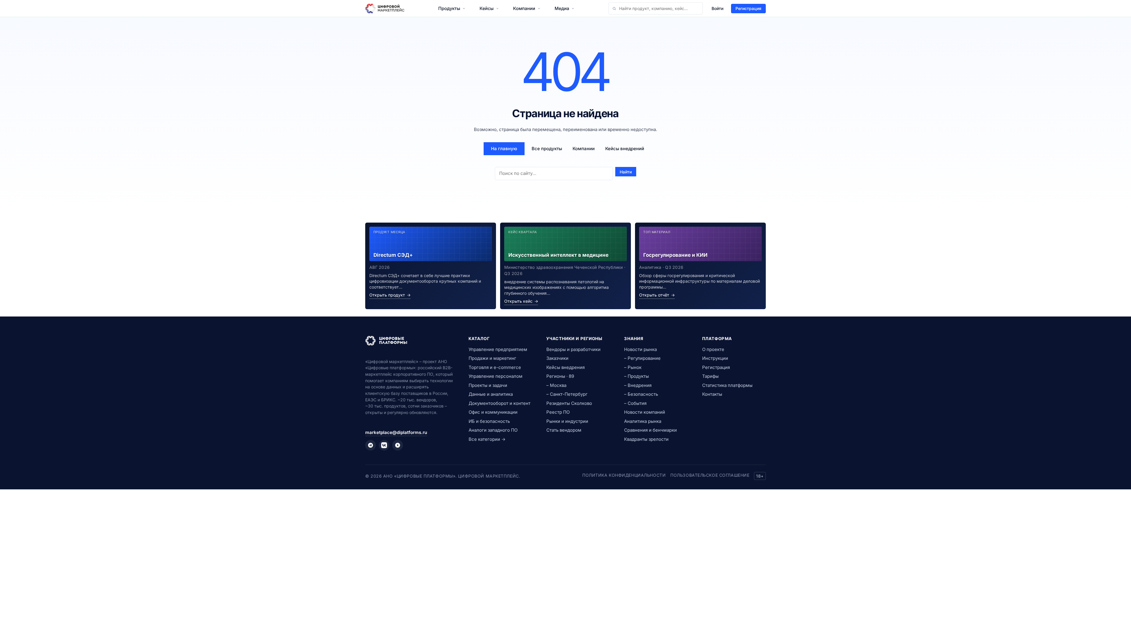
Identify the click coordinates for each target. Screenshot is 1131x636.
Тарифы (710, 376)
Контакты (712, 394)
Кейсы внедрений (624, 148)
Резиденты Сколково (569, 403)
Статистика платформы (727, 385)
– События (635, 403)
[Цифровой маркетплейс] (409, 340)
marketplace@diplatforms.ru (396, 432)
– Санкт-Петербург (567, 394)
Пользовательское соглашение (709, 475)
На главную (504, 148)
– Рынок (632, 367)
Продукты (449, 8)
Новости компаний (644, 412)
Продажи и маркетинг (492, 358)
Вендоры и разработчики (573, 349)
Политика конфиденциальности (624, 475)
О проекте (713, 349)
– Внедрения (638, 385)
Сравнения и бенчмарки (650, 430)
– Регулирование (642, 358)
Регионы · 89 (560, 376)
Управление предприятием (498, 349)
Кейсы (486, 8)
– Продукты (636, 376)
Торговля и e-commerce (495, 367)
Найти (626, 171)
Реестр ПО (558, 412)
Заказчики (557, 358)
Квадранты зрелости (646, 439)
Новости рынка (640, 349)
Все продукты (547, 148)
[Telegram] (370, 445)
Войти (717, 8)
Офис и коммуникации (493, 412)
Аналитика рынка (642, 421)
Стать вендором (563, 430)
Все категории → (487, 439)
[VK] (384, 445)
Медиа (562, 8)
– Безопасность (641, 394)
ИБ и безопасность (489, 421)
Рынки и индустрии (567, 421)
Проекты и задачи (488, 385)
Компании (524, 8)
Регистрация (748, 8)
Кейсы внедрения (565, 367)
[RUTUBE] (397, 445)
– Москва (556, 385)
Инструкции (715, 358)
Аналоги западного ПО (493, 430)
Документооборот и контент (499, 403)
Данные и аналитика (491, 394)
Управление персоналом (495, 376)
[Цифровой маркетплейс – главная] (384, 8)
